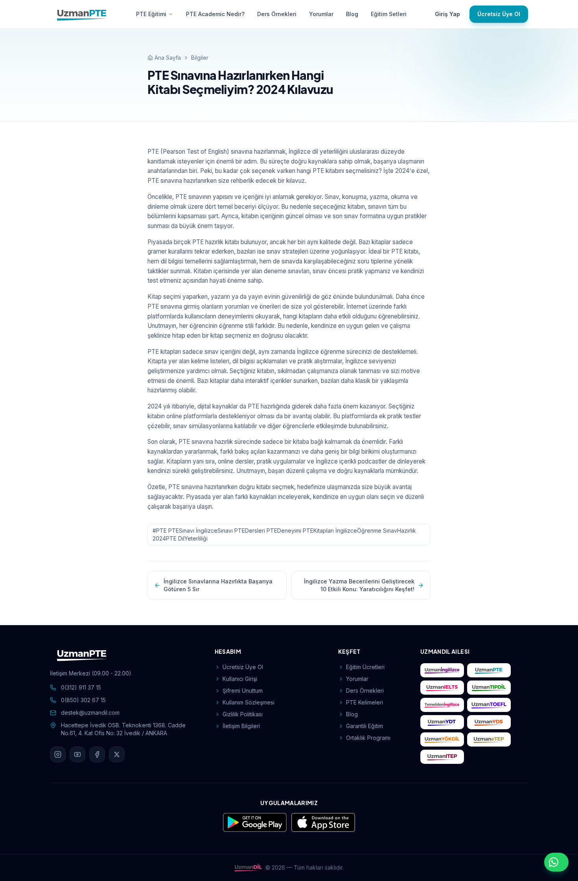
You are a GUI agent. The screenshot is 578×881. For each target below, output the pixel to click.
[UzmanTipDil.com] (489, 688)
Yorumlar (321, 14)
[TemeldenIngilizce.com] (442, 705)
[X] (117, 754)
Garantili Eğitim (364, 726)
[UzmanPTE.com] (489, 670)
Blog (352, 14)
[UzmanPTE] (82, 14)
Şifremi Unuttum (243, 690)
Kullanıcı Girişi (240, 678)
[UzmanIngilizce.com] (442, 670)
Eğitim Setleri (389, 14)
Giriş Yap (447, 14)
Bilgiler (199, 57)
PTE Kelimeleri (364, 702)
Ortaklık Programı (368, 737)
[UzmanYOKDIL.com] (442, 739)
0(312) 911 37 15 (81, 687)
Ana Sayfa (168, 57)
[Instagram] (58, 754)
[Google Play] (255, 822)
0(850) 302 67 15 (83, 700)
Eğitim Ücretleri (365, 667)
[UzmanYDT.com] (442, 722)
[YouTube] (77, 754)
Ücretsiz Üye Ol (498, 14)
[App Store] (323, 822)
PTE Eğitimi (151, 14)
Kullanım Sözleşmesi (248, 702)
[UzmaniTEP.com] (442, 757)
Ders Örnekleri (276, 14)
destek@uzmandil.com (90, 712)
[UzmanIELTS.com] (442, 688)
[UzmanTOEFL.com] (489, 705)
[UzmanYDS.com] (489, 722)
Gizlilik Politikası (243, 714)
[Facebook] (97, 754)
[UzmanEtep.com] (489, 739)
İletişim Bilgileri (241, 726)
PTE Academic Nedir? (215, 14)
